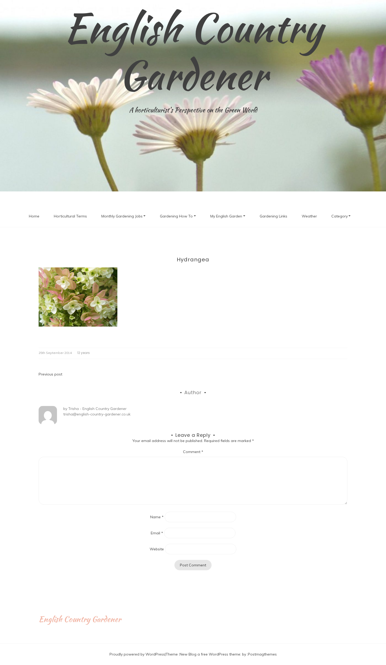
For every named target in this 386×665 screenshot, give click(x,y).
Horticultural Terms (70, 216)
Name (157, 517)
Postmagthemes (262, 654)
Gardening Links (273, 216)
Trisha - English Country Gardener (97, 408)
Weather (309, 216)
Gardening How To (176, 216)
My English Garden (226, 216)
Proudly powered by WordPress (137, 654)
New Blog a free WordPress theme (210, 654)
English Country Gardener (193, 51)
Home (34, 216)
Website (157, 549)
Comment (193, 451)
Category (339, 216)
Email (157, 533)
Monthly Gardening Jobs (122, 216)
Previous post (50, 374)
